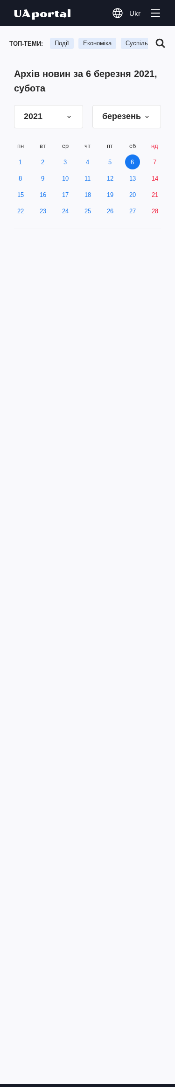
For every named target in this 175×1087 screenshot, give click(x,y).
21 (155, 194)
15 (20, 194)
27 (132, 211)
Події (62, 43)
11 (87, 178)
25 (87, 211)
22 (20, 211)
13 (132, 178)
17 (65, 194)
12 (110, 178)
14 (155, 178)
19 (110, 194)
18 (87, 194)
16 (43, 194)
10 (65, 178)
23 (43, 211)
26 (110, 211)
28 (155, 211)
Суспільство (143, 43)
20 (132, 194)
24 (65, 211)
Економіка (97, 43)
